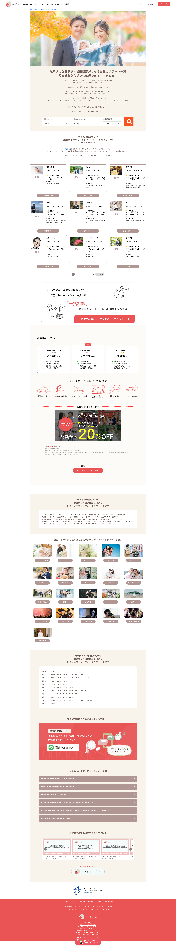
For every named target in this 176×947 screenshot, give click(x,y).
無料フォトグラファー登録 (84, 909)
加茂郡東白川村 (91, 524)
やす (127, 202)
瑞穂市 (52, 514)
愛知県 (53, 687)
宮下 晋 (129, 167)
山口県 (77, 694)
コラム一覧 (69, 909)
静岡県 (59, 687)
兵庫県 (59, 691)
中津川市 (127, 521)
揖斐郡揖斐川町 (94, 514)
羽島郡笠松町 (85, 517)
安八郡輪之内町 (47, 519)
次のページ (99, 274)
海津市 (57, 519)
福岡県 (53, 700)
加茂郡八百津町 (91, 521)
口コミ (57, 4)
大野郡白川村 (61, 517)
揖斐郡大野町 (81, 514)
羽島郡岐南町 (73, 517)
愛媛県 (53, 697)
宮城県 (65, 675)
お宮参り (43, 9)
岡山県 (53, 694)
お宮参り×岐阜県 (52, 9)
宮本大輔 (129, 238)
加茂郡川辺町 (54, 524)
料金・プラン (50, 4)
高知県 (65, 697)
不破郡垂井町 (93, 519)
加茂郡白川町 (78, 524)
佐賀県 (59, 700)
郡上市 (52, 517)
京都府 (65, 691)
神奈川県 (59, 678)
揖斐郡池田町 (117, 519)
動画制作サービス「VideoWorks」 (88, 927)
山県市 (105, 514)
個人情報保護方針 (88, 892)
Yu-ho (88, 167)
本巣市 (71, 514)
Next (130, 849)
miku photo (50, 238)
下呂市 (101, 524)
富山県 (53, 684)
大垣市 (103, 517)
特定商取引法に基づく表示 (104, 902)
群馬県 (90, 678)
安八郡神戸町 (105, 519)
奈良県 (77, 691)
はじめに (25, 4)
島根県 (65, 694)
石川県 (59, 684)
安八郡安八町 (113, 517)
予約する (164, 4)
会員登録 (110, 907)
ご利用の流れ (67, 907)
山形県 (77, 675)
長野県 (59, 681)
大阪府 (53, 691)
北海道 (53, 671)
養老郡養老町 (67, 519)
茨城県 (78, 678)
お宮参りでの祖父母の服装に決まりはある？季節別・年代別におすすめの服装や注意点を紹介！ (125, 853)
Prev (45, 849)
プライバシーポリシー (70, 902)
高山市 (101, 521)
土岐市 (109, 524)
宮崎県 (83, 700)
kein (48, 202)
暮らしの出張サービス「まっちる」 (88, 934)
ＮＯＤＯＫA (50, 167)
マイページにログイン (149, 4)
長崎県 (65, 700)
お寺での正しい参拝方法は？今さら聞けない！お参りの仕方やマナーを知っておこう (65, 853)
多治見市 (118, 521)
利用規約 (50, 446)
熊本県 (71, 700)
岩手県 (59, 675)
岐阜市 (44, 514)
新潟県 (65, 681)
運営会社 (91, 902)
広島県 (59, 694)
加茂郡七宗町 (66, 524)
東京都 (53, 678)
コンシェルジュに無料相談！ (88, 470)
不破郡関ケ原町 (80, 519)
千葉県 (66, 678)
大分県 (77, 700)
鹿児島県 (89, 700)
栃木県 (84, 678)
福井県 (65, 684)
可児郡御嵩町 (78, 521)
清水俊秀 (89, 202)
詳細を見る (47, 195)
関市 (111, 514)
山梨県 (53, 681)
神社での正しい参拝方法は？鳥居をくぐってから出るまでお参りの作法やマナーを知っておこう (96, 853)
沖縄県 (53, 703)
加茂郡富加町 (121, 514)
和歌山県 (83, 691)
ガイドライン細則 (98, 907)
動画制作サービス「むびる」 (88, 925)
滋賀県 (71, 691)
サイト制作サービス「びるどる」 (88, 929)
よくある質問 (65, 4)
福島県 (83, 675)
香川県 (59, 697)
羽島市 (96, 517)
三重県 (71, 687)
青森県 (53, 675)
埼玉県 (72, 678)
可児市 (44, 524)
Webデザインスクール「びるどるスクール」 (88, 932)
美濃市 (44, 517)
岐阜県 (67, 149)
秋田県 (71, 675)
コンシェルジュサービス (82, 907)
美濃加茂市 (54, 521)
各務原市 (45, 521)
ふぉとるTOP (34, 9)
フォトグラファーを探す (37, 4)
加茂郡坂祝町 (66, 521)
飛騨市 (109, 521)
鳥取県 (71, 694)
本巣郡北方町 (61, 514)
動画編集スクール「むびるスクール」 (88, 930)
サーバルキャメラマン (93, 238)
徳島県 (71, 697)
